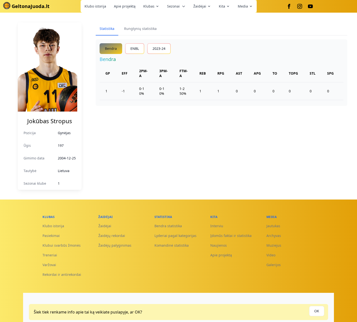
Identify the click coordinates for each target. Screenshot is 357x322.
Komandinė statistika (171, 245)
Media (243, 6)
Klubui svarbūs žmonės (61, 245)
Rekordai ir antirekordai (61, 274)
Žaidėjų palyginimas (114, 245)
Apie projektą (125, 6)
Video (270, 255)
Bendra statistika (168, 226)
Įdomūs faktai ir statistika (231, 235)
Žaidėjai (199, 6)
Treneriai (49, 255)
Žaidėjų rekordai (111, 235)
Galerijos (273, 264)
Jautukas (273, 226)
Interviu (216, 226)
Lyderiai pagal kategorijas (175, 235)
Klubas (148, 6)
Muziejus (273, 245)
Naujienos (218, 245)
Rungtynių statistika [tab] (140, 28)
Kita (222, 6)
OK (316, 311)
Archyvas (273, 235)
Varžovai (49, 264)
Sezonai (173, 6)
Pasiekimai (51, 235)
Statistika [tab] (107, 28)
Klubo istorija (95, 6)
